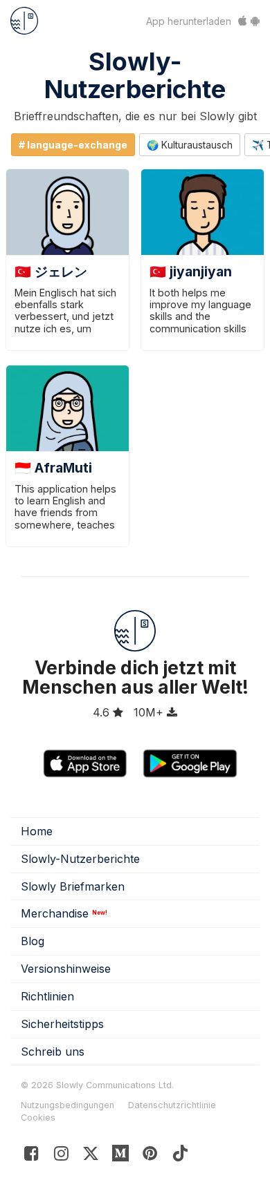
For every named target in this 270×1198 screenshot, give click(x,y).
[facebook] (31, 1156)
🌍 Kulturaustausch (190, 145)
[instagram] (61, 1156)
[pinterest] (121, 1156)
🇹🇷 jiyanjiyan (191, 271)
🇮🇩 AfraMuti (53, 467)
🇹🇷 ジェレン (51, 271)
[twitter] (91, 1156)
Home (37, 831)
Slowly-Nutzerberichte (135, 75)
